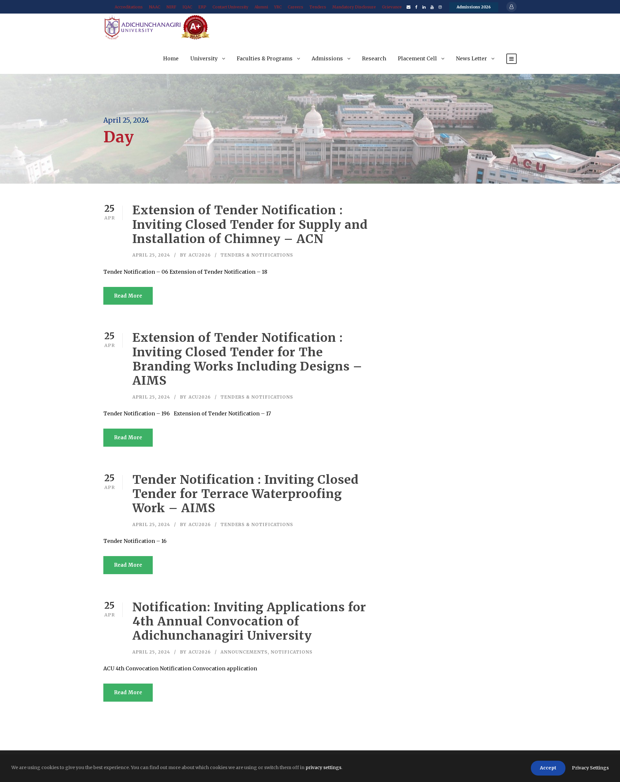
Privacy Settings (590, 768)
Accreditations (129, 7)
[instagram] (440, 7)
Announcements (244, 652)
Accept (548, 768)
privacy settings (323, 767)
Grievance (392, 7)
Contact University (230, 7)
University (204, 58)
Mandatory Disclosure (354, 7)
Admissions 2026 (474, 7)
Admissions (327, 58)
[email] (408, 7)
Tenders (317, 7)
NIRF (171, 7)
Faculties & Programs (265, 58)
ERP (202, 7)
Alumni (261, 7)
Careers (295, 7)
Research (374, 58)
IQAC (187, 7)
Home (171, 58)
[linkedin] (424, 7)
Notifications (292, 652)
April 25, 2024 (151, 255)
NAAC (154, 7)
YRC (278, 7)
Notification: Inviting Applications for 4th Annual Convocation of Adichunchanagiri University (249, 621)
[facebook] (416, 7)
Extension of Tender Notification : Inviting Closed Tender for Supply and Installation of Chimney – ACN (250, 224)
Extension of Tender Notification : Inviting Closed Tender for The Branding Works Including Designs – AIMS (247, 359)
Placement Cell (417, 58)
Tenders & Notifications (257, 255)
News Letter (471, 58)
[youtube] (432, 7)
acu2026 (200, 255)
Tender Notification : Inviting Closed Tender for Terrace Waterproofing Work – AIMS (245, 494)
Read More (128, 296)
